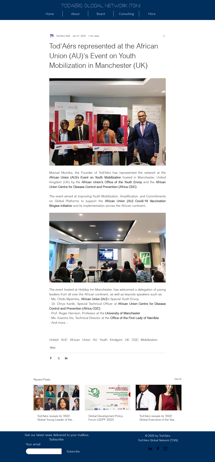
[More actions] (164, 36)
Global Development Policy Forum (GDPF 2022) (105, 417)
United (53, 340)
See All (178, 378)
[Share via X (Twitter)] (58, 358)
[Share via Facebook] (50, 358)
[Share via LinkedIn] (66, 358)
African (75, 340)
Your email (33, 444)
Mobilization (149, 340)
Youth (103, 340)
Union (86, 340)
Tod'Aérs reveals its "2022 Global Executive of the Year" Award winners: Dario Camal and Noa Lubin (157, 417)
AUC (64, 340)
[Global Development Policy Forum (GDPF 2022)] (107, 398)
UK (127, 340)
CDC (135, 340)
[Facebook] (157, 448)
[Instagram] (165, 448)
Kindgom (116, 340)
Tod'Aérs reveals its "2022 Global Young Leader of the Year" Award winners (54, 417)
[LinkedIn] (150, 448)
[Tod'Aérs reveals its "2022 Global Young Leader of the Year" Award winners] (56, 397)
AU (95, 340)
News (52, 347)
